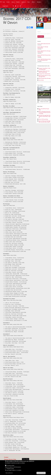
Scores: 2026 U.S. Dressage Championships (42, 47)
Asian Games (41, 80)
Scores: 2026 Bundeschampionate (43, 43)
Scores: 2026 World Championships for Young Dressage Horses (44, 60)
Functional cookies (10, 465)
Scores (8, 2)
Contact (6, 457)
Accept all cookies (41, 472)
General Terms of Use (10, 459)
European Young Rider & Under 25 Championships (44, 69)
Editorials (39, 2)
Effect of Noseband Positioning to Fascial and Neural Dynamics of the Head (44, 112)
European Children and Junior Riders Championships (44, 71)
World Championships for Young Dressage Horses (44, 76)
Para (28, 2)
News (13, 2)
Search (41, 36)
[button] (38, 94)
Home (4, 2)
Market (33, 2)
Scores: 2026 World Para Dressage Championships (43, 51)
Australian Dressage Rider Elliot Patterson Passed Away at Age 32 (44, 116)
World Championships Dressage (44, 78)
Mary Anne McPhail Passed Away (44, 109)
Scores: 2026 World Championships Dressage (44, 55)
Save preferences (9, 472)
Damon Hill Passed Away (43, 119)
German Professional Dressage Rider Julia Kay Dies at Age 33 (44, 121)
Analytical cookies (10, 468)
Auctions (23, 2)
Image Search (5, 6)
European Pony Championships (44, 73)
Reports (18, 2)
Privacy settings (25, 459)
